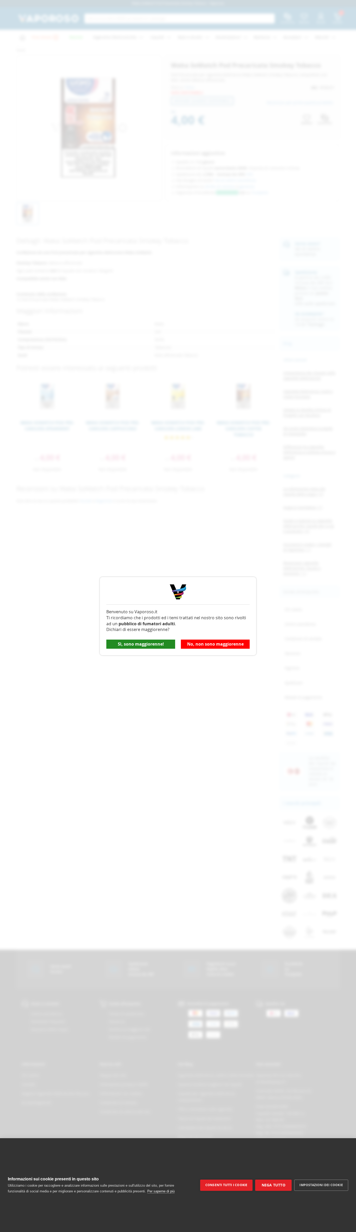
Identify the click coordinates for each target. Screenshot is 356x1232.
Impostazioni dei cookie (321, 1185)
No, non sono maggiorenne (215, 644)
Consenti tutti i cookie (226, 1185)
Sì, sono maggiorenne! (141, 644)
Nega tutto (273, 1185)
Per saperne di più (161, 1191)
